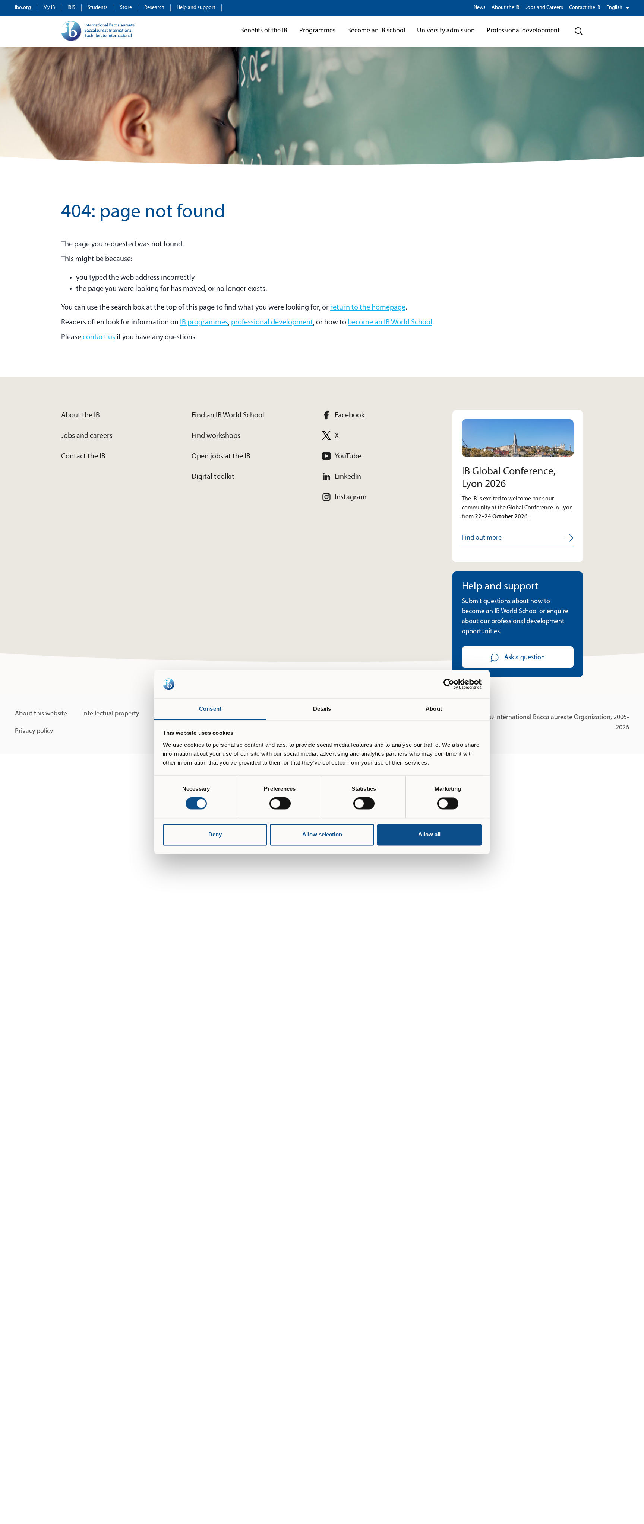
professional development (272, 322)
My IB (49, 7)
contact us (99, 337)
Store (126, 7)
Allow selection (322, 834)
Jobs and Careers (544, 7)
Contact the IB (584, 7)
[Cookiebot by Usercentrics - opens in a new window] (449, 684)
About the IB (506, 7)
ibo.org (23, 7)
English (614, 7)
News (480, 7)
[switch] (280, 804)
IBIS (71, 7)
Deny (215, 834)
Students (98, 7)
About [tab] (434, 708)
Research (154, 7)
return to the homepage (367, 307)
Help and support (196, 7)
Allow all (429, 834)
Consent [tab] (210, 708)
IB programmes (204, 322)
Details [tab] (322, 708)
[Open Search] (579, 31)
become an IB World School (390, 322)
